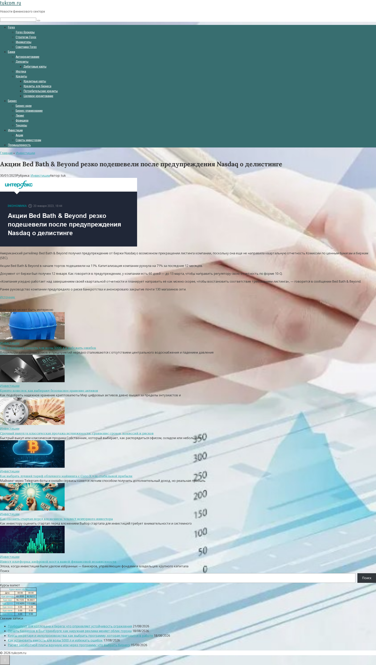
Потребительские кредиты (41, 91)
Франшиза (22, 120)
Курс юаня (7, 610)
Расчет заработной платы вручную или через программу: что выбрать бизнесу (69, 645)
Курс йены (8, 614)
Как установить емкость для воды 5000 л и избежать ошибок (48, 348)
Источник (7, 297)
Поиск (4, 571)
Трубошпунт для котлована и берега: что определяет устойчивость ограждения (70, 626)
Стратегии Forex (26, 37)
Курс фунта (7, 603)
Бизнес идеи (24, 106)
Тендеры (21, 125)
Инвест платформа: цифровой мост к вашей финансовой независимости (58, 561)
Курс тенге (8, 607)
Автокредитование (27, 57)
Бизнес (12, 101)
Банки (11, 52)
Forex (11, 27)
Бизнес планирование (29, 111)
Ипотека (21, 71)
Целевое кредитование (38, 96)
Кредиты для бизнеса (37, 86)
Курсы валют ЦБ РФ (18, 589)
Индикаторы (23, 42)
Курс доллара (7, 596)
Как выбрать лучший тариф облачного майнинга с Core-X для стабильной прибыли (66, 476)
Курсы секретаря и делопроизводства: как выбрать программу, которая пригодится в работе (80, 635)
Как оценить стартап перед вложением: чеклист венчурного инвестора (56, 519)
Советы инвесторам (28, 140)
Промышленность (19, 145)
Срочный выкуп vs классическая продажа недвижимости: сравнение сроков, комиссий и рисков (77, 433)
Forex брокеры (25, 32)
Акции (19, 135)
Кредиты (21, 76)
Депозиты (22, 62)
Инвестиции (15, 130)
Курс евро (7, 600)
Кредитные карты (35, 81)
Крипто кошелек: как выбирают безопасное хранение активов (49, 390)
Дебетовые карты (35, 66)
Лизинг (20, 115)
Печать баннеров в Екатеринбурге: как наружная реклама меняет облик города (70, 631)
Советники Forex (26, 47)
